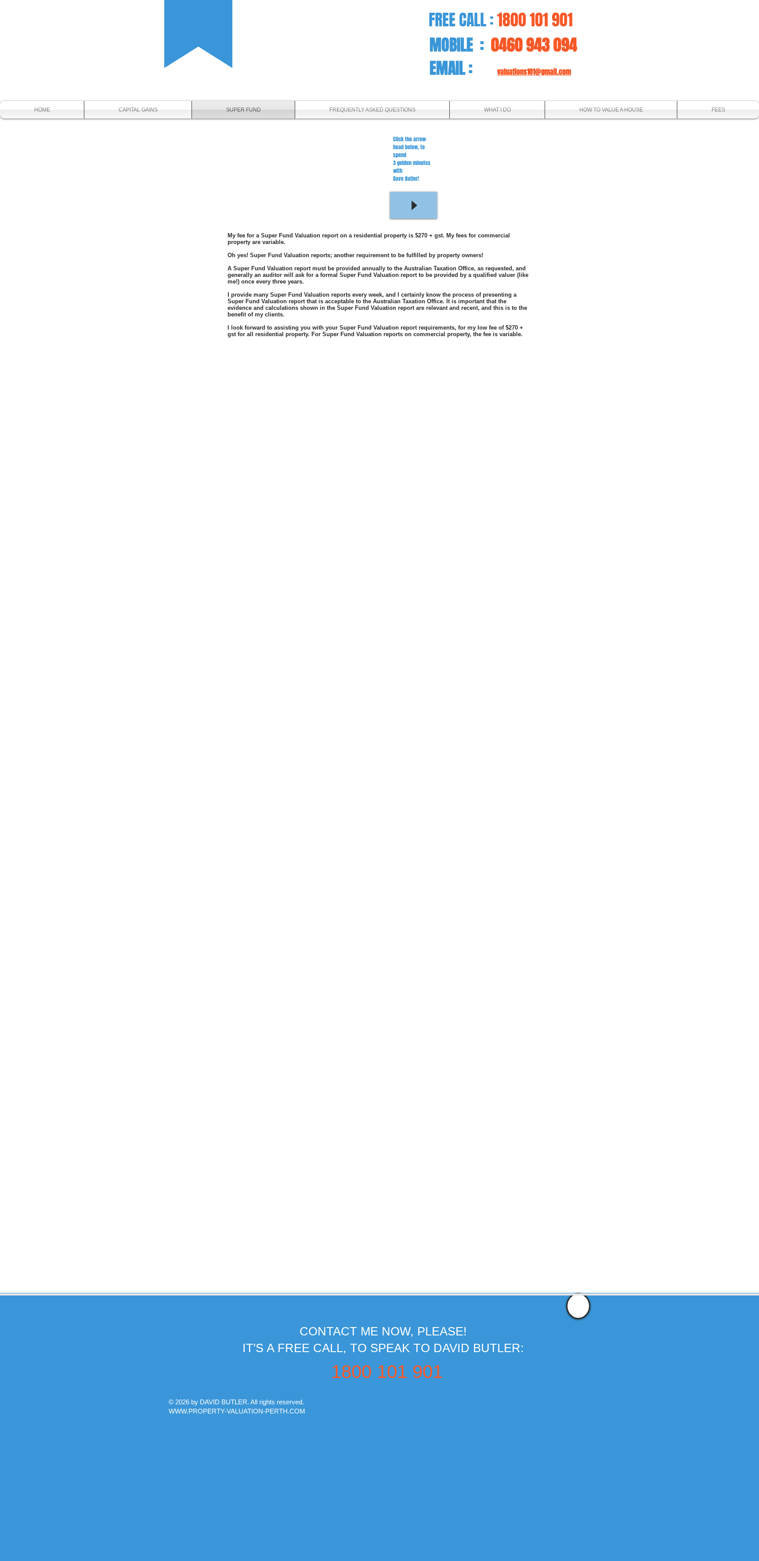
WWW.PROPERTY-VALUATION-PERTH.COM (237, 1411)
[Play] (413, 205)
